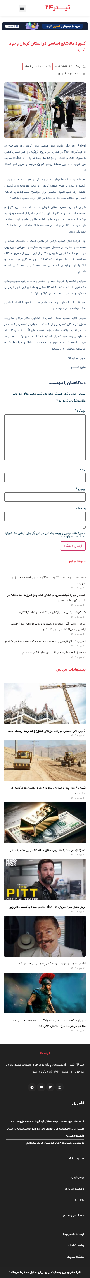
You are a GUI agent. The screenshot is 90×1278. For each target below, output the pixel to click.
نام (83, 469)
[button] (22, 8)
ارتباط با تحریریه (73, 1234)
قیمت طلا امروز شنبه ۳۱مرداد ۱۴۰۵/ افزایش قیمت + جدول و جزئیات (47, 1121)
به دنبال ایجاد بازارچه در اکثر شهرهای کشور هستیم (54, 653)
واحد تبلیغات (75, 1245)
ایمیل (81, 489)
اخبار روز (62, 74)
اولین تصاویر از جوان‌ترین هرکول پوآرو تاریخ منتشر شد (52, 964)
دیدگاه (80, 411)
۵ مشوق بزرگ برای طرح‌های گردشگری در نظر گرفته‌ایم (52, 612)
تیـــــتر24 (58, 8)
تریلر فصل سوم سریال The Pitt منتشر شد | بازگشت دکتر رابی (47, 907)
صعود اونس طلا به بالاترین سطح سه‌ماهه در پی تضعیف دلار (48, 850)
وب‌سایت (80, 508)
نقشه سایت (75, 1257)
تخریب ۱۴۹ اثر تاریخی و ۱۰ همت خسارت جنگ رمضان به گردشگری (45, 641)
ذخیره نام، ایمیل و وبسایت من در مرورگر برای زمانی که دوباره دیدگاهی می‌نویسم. (45, 534)
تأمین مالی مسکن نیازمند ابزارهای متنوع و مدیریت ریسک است (47, 731)
